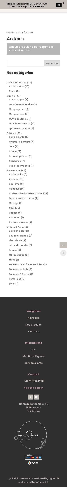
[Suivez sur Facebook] (30, 397)
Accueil (10, 32)
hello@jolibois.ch (33, 387)
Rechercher (52, 63)
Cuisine (19, 32)
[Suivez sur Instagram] (36, 397)
